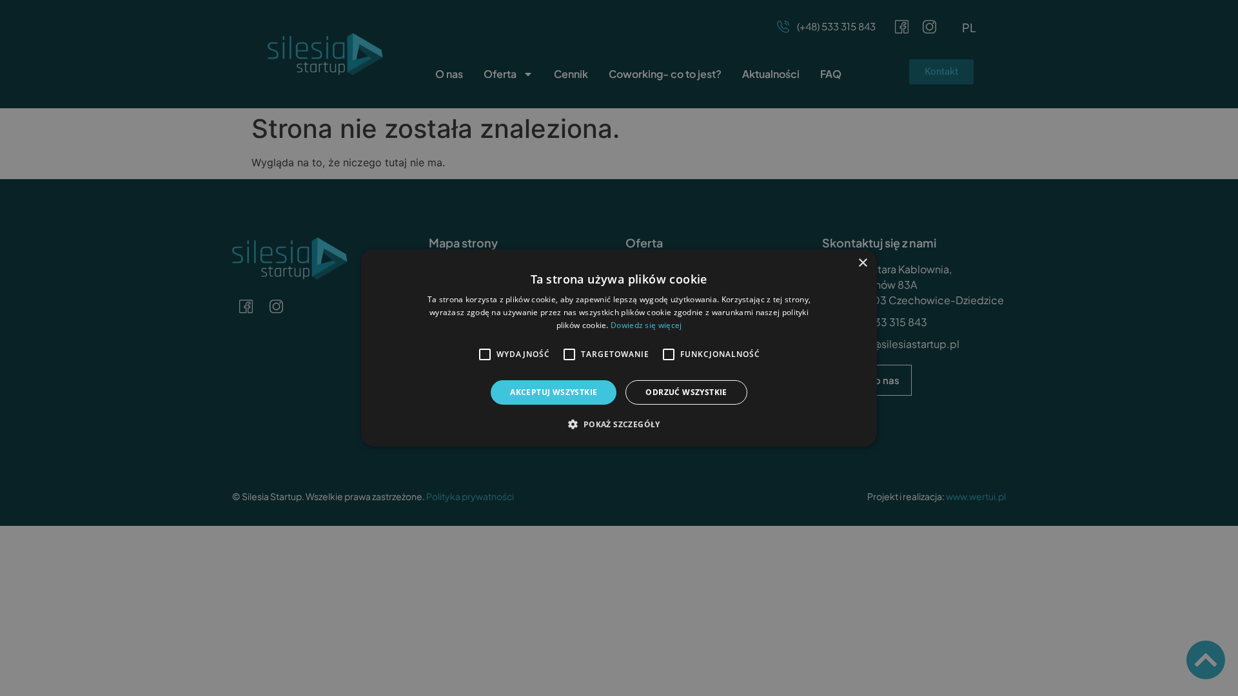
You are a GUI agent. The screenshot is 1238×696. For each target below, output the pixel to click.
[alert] (619, 348)
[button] (619, 424)
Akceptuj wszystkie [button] (553, 392)
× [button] (862, 263)
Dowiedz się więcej (646, 325)
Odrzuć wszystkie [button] (686, 392)
